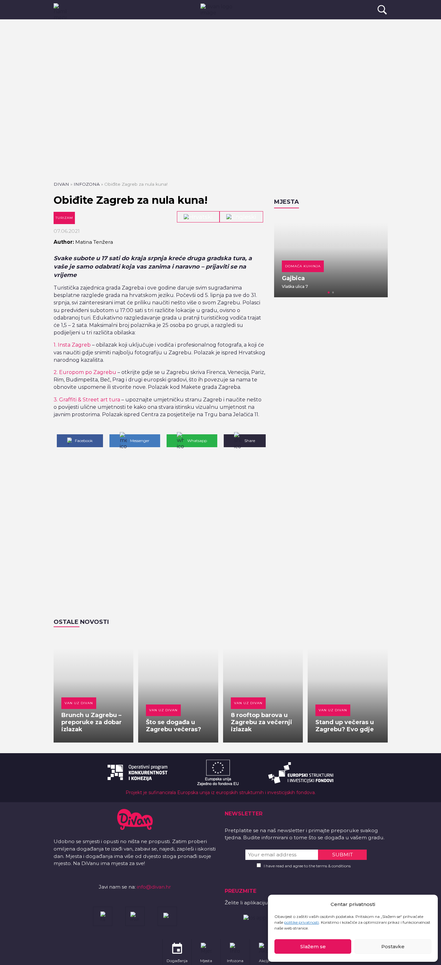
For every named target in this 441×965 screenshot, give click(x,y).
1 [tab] (329, 292)
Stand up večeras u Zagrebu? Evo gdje (344, 726)
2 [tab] (333, 292)
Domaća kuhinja (303, 266)
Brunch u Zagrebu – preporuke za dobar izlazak (91, 722)
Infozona (87, 184)
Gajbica (293, 278)
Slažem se (313, 946)
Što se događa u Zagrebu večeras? (173, 726)
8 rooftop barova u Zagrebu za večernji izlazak (261, 722)
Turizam (64, 218)
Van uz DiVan (79, 703)
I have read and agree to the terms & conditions (307, 865)
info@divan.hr (154, 887)
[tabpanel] (331, 256)
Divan (61, 184)
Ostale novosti (81, 621)
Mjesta (286, 201)
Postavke (393, 946)
